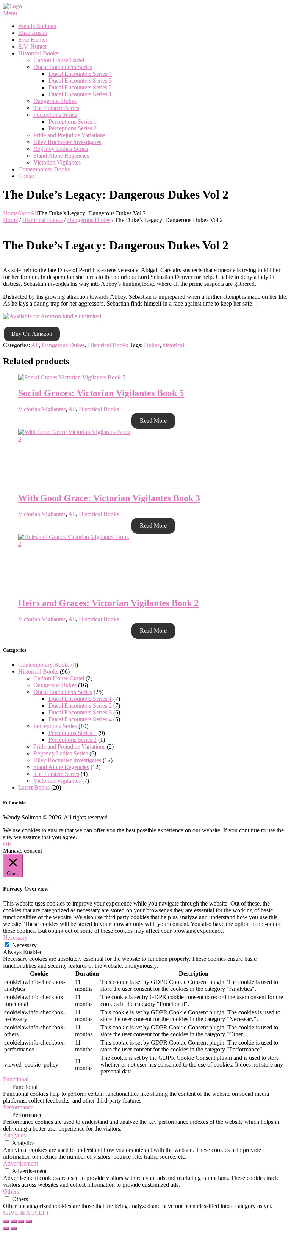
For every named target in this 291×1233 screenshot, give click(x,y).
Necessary (24, 945)
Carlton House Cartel (58, 678)
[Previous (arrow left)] (6, 1228)
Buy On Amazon (31, 334)
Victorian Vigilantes (42, 409)
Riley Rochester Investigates (67, 760)
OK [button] (7, 844)
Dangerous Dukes (88, 220)
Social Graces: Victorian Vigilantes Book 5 (101, 393)
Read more (153, 420)
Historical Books (42, 220)
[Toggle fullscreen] (21, 1221)
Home (10, 213)
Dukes (152, 345)
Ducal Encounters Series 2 (80, 705)
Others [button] (11, 1191)
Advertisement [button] (20, 1163)
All (34, 213)
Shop (24, 213)
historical (173, 345)
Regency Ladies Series (60, 753)
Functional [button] (15, 1079)
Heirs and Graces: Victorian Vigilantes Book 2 (108, 603)
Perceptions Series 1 (72, 733)
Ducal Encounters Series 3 (80, 712)
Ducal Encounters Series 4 (80, 719)
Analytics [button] (14, 1135)
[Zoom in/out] (29, 1221)
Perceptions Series (55, 726)
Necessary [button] (15, 937)
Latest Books (34, 787)
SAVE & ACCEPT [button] (26, 1212)
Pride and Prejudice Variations (69, 746)
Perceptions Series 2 (72, 739)
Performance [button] (18, 1107)
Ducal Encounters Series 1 (80, 699)
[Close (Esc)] (6, 1221)
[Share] (14, 1221)
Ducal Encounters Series (62, 692)
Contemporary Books (44, 664)
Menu (10, 13)
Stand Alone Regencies (61, 767)
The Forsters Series (56, 774)
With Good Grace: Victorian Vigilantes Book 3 (109, 498)
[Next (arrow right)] (14, 1228)
